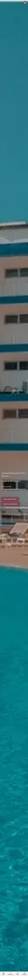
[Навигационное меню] (25, 3)
